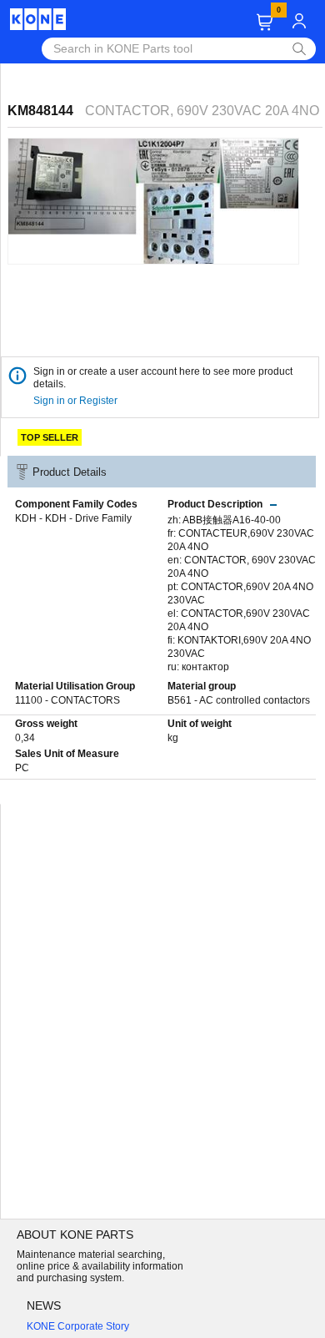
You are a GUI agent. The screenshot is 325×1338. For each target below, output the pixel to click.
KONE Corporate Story (78, 1326)
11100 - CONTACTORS (67, 700)
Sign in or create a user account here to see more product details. (162, 378)
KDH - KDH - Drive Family (73, 518)
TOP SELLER (49, 437)
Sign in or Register (76, 400)
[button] (264, 22)
